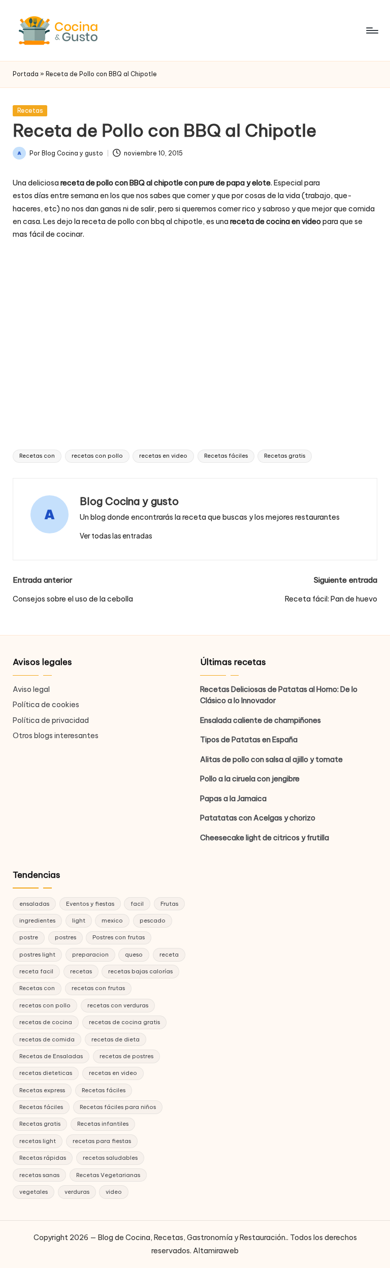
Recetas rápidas (42, 1157)
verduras (76, 1191)
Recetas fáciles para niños (118, 1107)
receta (169, 954)
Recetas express (42, 1090)
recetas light (37, 1141)
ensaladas (34, 903)
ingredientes (37, 920)
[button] (116, 536)
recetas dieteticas (45, 1072)
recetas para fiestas (102, 1141)
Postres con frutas (118, 937)
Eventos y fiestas (90, 903)
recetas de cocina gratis (124, 1022)
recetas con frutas (98, 988)
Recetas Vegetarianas (108, 1175)
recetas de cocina (45, 1022)
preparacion (90, 954)
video (114, 1191)
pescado (153, 920)
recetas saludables (110, 1157)
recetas (81, 971)
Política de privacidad (51, 720)
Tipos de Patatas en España (249, 739)
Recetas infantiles (102, 1123)
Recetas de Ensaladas (51, 1056)
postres (65, 937)
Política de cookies (46, 704)
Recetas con (37, 455)
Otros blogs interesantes (56, 735)
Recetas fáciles (226, 455)
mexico (112, 920)
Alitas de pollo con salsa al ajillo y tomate (271, 759)
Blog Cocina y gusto (129, 501)
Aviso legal (31, 689)
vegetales (33, 1191)
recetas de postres (126, 1056)
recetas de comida (47, 1039)
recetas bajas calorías (140, 971)
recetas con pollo (97, 455)
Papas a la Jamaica (233, 798)
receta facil (36, 971)
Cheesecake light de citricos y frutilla (264, 837)
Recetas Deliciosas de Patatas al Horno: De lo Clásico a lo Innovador (279, 695)
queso (134, 954)
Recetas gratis (284, 455)
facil (137, 903)
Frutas (169, 903)
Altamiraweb (216, 1250)
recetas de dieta (115, 1039)
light (78, 920)
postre (28, 937)
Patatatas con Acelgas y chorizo (257, 817)
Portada (26, 74)
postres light (37, 954)
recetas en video (163, 455)
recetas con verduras (117, 1005)
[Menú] (371, 30)
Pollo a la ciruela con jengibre (250, 778)
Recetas (30, 110)
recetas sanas (39, 1175)
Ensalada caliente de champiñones (260, 720)
